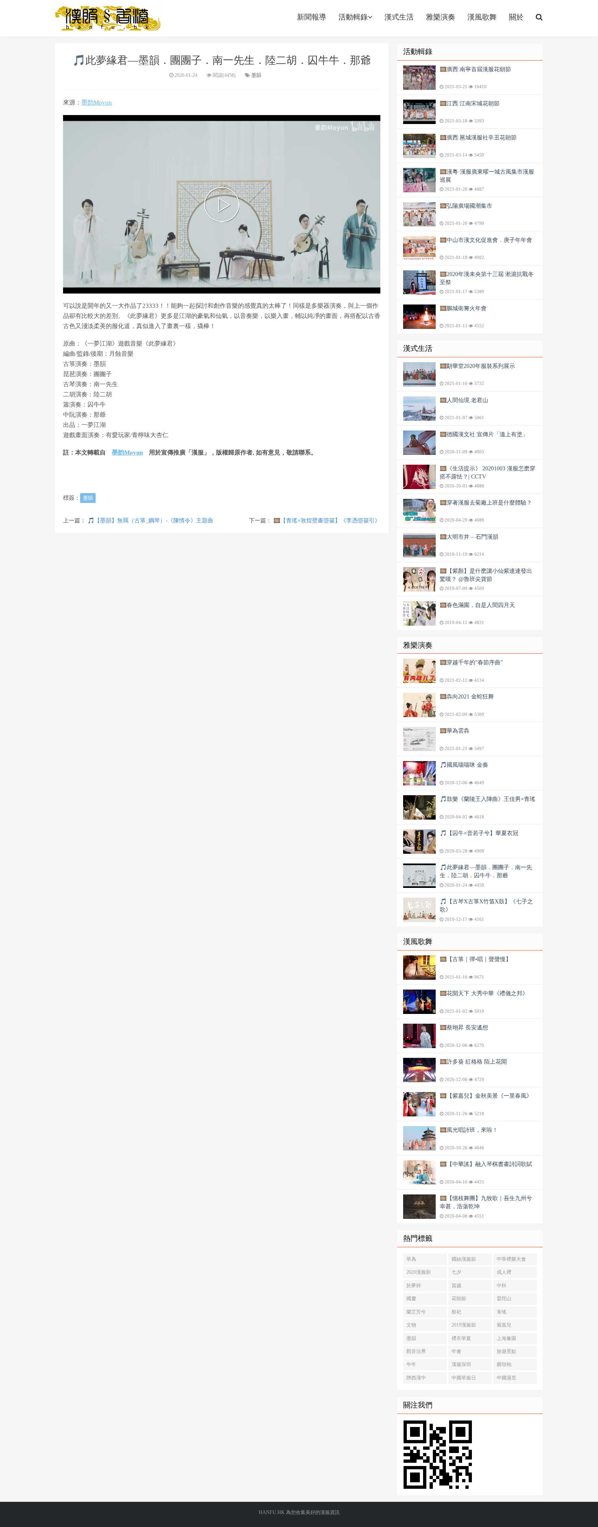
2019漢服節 (464, 1325)
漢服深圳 (461, 1364)
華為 (411, 1259)
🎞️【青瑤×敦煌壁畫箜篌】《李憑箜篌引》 (326, 521)
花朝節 (459, 1298)
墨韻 (256, 75)
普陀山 (504, 1298)
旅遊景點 (506, 1351)
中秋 (501, 1285)
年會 (456, 1351)
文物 (411, 1325)
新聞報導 (311, 17)
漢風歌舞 (482, 17)
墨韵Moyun (96, 102)
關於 (516, 17)
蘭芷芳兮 (416, 1312)
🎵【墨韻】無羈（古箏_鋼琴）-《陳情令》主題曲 (150, 521)
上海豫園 (506, 1338)
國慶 (411, 1298)
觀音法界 (416, 1351)
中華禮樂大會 (511, 1259)
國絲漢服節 (464, 1259)
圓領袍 (504, 1364)
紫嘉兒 (504, 1325)
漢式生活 (399, 17)
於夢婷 (413, 1285)
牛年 (411, 1364)
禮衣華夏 (461, 1338)
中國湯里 (506, 1378)
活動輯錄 (353, 17)
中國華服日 (464, 1378)
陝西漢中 (416, 1378)
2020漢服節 (418, 1272)
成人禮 (504, 1272)
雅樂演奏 (440, 17)
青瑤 (501, 1312)
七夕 (456, 1272)
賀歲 (456, 1285)
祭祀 (456, 1312)
